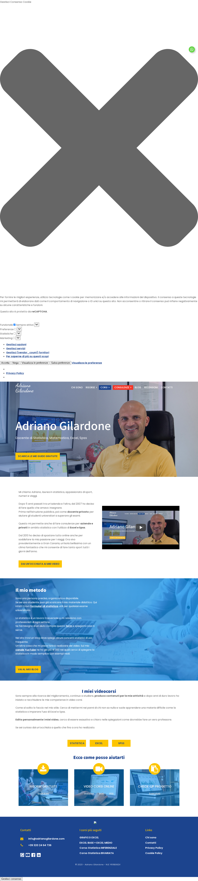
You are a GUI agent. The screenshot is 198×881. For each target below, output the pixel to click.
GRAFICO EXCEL (89, 837)
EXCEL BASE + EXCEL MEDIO (96, 843)
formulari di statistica (44, 606)
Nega (16, 363)
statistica (77, 743)
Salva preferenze (60, 363)
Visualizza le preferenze (35, 363)
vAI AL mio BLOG (28, 669)
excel (99, 743)
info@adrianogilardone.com (46, 839)
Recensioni (151, 387)
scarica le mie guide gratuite (37, 456)
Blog (138, 387)
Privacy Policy (15, 373)
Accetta (5, 363)
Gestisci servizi (15, 348)
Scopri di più (43, 793)
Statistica (89, 793)
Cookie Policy (153, 853)
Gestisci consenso (11, 879)
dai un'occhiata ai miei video (40, 564)
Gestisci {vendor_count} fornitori (27, 352)
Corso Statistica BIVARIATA (97, 853)
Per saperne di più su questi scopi (27, 356)
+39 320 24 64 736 (39, 845)
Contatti (167, 387)
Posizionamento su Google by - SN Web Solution (99, 867)
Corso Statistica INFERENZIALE (98, 848)
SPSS (111, 793)
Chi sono (77, 387)
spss (121, 743)
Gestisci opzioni (16, 344)
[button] (99, 148)
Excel (101, 793)
